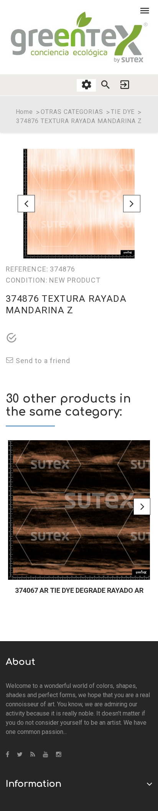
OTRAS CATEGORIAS (72, 111)
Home (24, 111)
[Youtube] (45, 755)
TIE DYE (123, 111)
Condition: (27, 280)
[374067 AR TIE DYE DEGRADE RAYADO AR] (79, 510)
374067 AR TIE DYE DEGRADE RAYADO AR (79, 590)
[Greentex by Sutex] (79, 37)
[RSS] (32, 755)
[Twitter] (20, 755)
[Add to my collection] (11, 338)
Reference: (27, 269)
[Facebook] (7, 755)
